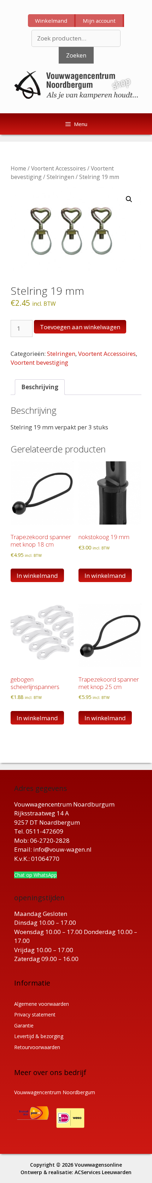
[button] (129, 199)
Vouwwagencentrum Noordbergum (54, 1092)
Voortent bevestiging (39, 362)
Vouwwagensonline (98, 1164)
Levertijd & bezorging (38, 1036)
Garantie (24, 1025)
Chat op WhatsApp (35, 875)
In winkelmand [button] (37, 575)
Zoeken (76, 55)
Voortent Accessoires (58, 168)
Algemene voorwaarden (41, 1003)
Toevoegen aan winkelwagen (80, 327)
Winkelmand (51, 20)
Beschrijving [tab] (39, 387)
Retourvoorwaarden (37, 1047)
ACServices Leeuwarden (103, 1172)
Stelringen (60, 177)
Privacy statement (34, 1014)
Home (18, 168)
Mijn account (99, 20)
